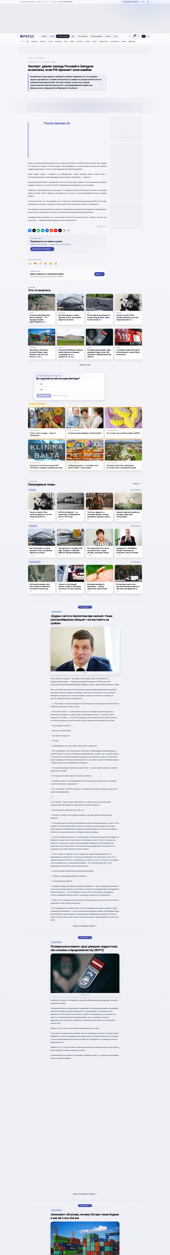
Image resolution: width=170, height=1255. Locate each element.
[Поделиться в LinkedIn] (47, 230)
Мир (73, 36)
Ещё (115, 36)
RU (143, 36)
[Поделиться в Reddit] (51, 230)
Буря (66, 41)
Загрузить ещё (85, 365)
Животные (132, 41)
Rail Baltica (33, 526)
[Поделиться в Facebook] (29, 230)
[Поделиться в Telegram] (42, 230)
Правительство (103, 41)
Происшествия (34, 562)
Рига (27, 41)
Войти (143, 1)
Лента (52, 36)
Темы (22, 41)
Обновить (137, 483)
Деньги (88, 41)
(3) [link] (69, 357)
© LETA (53, 62)
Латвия (72, 41)
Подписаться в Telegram (42, 249)
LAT (148, 36)
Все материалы (136, 490)
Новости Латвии (63, 36)
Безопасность (115, 41)
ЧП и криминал (82, 36)
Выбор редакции (96, 36)
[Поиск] (130, 36)
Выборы (42, 41)
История (32, 490)
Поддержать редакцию (130, 1)
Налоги (95, 41)
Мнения (108, 36)
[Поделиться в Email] (64, 230)
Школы (124, 41)
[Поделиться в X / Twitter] (34, 230)
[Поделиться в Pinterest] (55, 230)
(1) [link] (131, 320)
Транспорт (80, 41)
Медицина (34, 41)
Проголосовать (43, 396)
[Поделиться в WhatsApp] (38, 230)
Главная (44, 36)
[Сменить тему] (139, 36)
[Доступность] (148, 1)
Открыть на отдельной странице (85, 926)
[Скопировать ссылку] (68, 230)
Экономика (58, 41)
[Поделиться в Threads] (60, 230)
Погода (50, 41)
